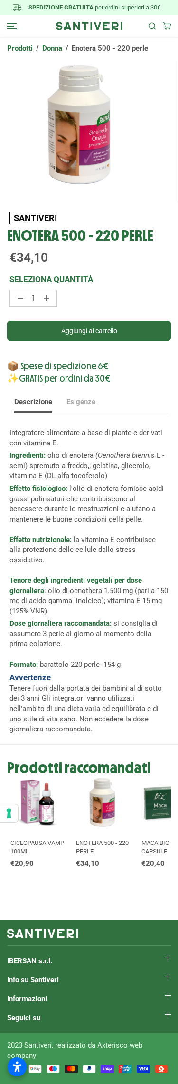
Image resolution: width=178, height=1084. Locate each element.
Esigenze (80, 402)
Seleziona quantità (51, 279)
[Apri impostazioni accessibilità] (17, 1066)
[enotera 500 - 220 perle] (89, 132)
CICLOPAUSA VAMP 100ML (37, 847)
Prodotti (20, 48)
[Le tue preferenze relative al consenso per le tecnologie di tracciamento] (9, 813)
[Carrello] (163, 26)
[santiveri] (89, 26)
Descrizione (33, 402)
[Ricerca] (148, 26)
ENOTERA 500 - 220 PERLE (102, 847)
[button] (10, 26)
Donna (52, 48)
